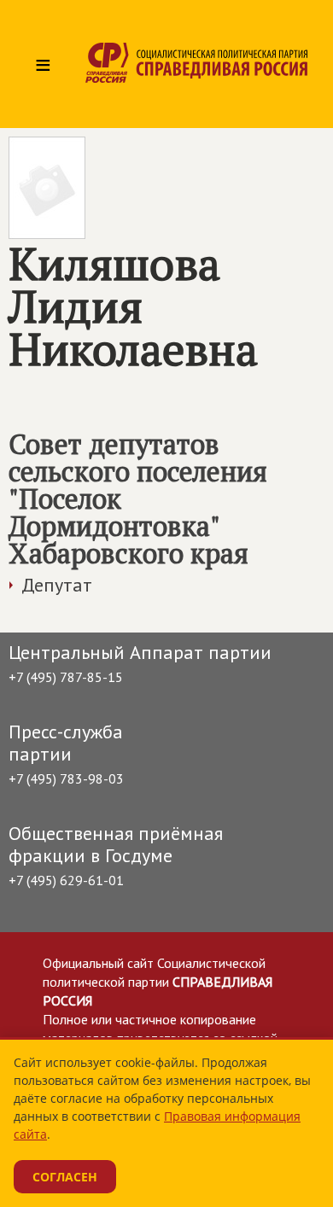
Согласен (64, 1177)
